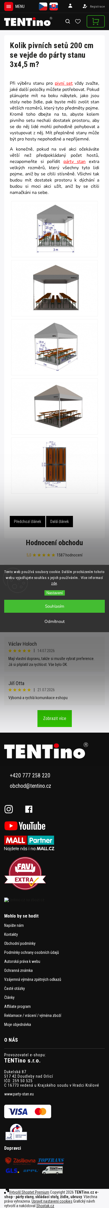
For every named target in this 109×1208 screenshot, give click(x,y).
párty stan (74, 161)
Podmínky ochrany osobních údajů (31, 952)
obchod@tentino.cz (30, 786)
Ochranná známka (18, 970)
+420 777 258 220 (30, 775)
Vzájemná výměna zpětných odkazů (32, 979)
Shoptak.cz (45, 1205)
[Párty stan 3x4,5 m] (54, 229)
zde (54, 583)
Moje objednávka (17, 1024)
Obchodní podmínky (19, 943)
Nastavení (54, 593)
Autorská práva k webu (22, 961)
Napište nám (14, 925)
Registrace (97, 6)
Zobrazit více (54, 718)
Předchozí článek (27, 521)
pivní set (64, 83)
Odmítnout (54, 621)
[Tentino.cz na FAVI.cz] (54, 873)
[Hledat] (68, 21)
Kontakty (11, 934)
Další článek (59, 521)
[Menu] (8, 6)
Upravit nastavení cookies (52, 1201)
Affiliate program (17, 1006)
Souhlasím (54, 606)
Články (9, 997)
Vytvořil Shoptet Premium (29, 1192)
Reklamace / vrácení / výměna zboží (32, 1015)
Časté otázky (14, 988)
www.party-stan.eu (19, 1094)
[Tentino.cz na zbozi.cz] (54, 900)
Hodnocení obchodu (54, 542)
